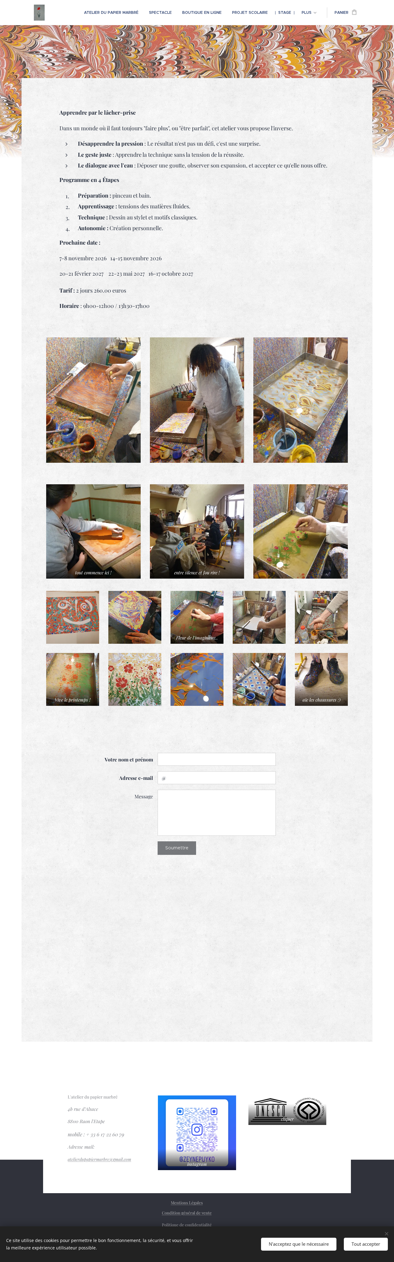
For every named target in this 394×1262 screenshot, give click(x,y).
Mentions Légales (187, 1202)
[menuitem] (111, 12)
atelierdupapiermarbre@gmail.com (99, 1159)
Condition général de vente (187, 1212)
